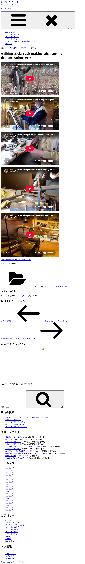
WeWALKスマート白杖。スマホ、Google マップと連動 (27, 417)
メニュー (71, 28)
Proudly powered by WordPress (12, 562)
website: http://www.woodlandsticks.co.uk (16, 260)
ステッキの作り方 (12, 37)
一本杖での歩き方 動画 (15, 422)
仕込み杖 (8, 44)
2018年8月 (9, 489)
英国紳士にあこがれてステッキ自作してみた (23, 446)
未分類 (8, 539)
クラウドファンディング (15, 525)
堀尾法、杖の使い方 (13, 420)
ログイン (23, 296)
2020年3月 (9, 473)
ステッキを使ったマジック (16, 427)
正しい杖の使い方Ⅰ (13, 442)
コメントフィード (12, 556)
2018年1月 (9, 501)
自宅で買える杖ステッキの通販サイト (20, 41)
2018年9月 (9, 487)
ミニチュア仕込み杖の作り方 (16, 458)
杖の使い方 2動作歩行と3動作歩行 (19, 451)
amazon (8, 520)
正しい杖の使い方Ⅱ (13, 444)
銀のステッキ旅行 (12, 439)
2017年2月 (9, 510)
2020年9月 (9, 470)
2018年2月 (9, 498)
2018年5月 (9, 494)
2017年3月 (9, 508)
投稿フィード (10, 554)
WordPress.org (10, 558)
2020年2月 (9, 475)
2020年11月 (9, 468)
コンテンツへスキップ (10, 2)
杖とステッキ (6, 8)
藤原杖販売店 (10, 456)
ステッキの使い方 (12, 34)
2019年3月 (9, 482)
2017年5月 (9, 505)
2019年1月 (9, 484)
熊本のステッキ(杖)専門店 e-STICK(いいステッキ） (25, 453)
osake (39, 48)
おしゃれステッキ (12, 522)
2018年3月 (9, 496)
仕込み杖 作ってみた (14, 437)
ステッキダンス (11, 39)
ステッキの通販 (11, 532)
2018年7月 (9, 491)
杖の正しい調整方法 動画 (16, 424)
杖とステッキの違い (13, 449)
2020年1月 (9, 477)
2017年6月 (9, 503)
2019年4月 (9, 480)
